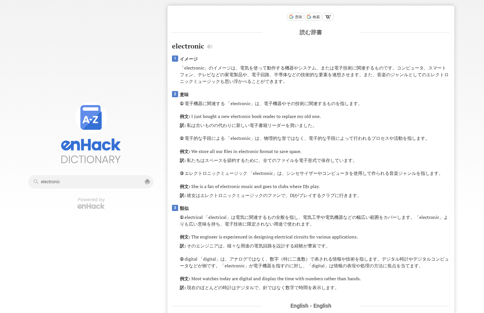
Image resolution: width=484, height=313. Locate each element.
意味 (298, 17)
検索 (316, 17)
